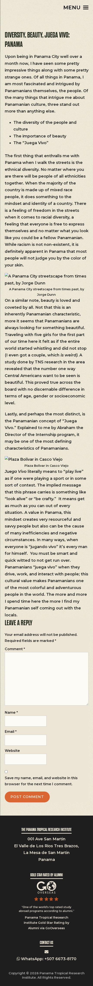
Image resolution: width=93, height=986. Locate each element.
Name (11, 712)
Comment (15, 649)
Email (11, 732)
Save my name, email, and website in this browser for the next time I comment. (41, 781)
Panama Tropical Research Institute (26, 7)
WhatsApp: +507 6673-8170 (48, 959)
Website (12, 751)
